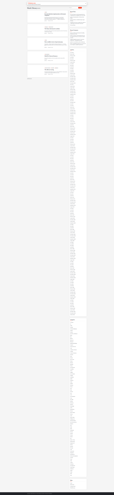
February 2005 (72, 308)
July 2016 (71, 115)
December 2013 (72, 147)
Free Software (72, 367)
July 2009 (71, 224)
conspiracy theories (73, 349)
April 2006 (72, 285)
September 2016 (73, 113)
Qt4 (70, 438)
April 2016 (72, 120)
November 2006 (73, 274)
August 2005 (72, 298)
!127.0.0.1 (71, 322)
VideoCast (72, 468)
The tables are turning (49, 69)
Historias (71, 385)
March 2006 (72, 287)
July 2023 (71, 68)
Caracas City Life (73, 346)
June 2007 (72, 263)
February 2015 (72, 128)
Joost (71, 394)
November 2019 (73, 92)
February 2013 (72, 163)
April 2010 (72, 213)
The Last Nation (72, 25)
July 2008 (71, 242)
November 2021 (73, 83)
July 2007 (71, 261)
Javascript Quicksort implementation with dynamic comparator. (55, 14)
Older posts (30, 78)
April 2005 (72, 305)
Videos (71, 470)
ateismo (71, 330)
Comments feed (72, 486)
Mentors (71, 404)
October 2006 (72, 276)
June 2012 (72, 174)
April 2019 (72, 99)
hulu (71, 388)
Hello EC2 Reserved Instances (51, 56)
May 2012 (72, 176)
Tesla (71, 460)
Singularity (72, 452)
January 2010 (72, 218)
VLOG (71, 472)
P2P (71, 425)
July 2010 (71, 208)
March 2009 (72, 229)
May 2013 (72, 158)
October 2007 (72, 256)
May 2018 (72, 100)
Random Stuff (72, 441)
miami (71, 407)
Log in (71, 483)
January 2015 (72, 129)
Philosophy (72, 430)
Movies (71, 414)
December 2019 (72, 91)
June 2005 (72, 301)
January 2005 (72, 309)
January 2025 (72, 62)
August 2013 (72, 153)
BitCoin (71, 338)
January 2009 (72, 232)
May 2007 (72, 264)
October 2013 (72, 150)
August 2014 (72, 136)
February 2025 (72, 60)
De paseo (71, 354)
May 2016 (72, 118)
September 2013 (73, 152)
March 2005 (72, 306)
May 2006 (72, 284)
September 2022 (73, 79)
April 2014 (72, 142)
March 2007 (72, 268)
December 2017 (72, 102)
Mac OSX (71, 399)
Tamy (71, 459)
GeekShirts (72, 377)
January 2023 (72, 75)
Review (71, 444)
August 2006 (72, 279)
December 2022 (72, 76)
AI (70, 324)
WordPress (50, 493)
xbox (71, 475)
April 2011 (72, 195)
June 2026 (72, 52)
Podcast (71, 433)
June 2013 (72, 157)
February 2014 (72, 144)
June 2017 (72, 105)
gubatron (46, 20)
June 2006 (72, 282)
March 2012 (72, 179)
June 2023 (72, 70)
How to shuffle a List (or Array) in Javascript (54, 42)
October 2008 (72, 237)
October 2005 (72, 295)
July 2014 (71, 137)
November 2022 (73, 78)
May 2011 (72, 194)
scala (71, 449)
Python (71, 436)
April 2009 (72, 227)
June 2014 (72, 139)
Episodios (71, 364)
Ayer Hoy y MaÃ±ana (73, 333)
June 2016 (72, 116)
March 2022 (72, 81)
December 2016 (72, 110)
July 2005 (71, 300)
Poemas (71, 435)
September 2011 (73, 189)
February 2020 (72, 89)
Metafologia (72, 406)
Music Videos (72, 417)
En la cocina (72, 359)
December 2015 (72, 123)
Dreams (71, 357)
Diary (71, 356)
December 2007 (72, 253)
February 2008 (72, 250)
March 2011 (72, 197)
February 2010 (72, 216)
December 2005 (72, 292)
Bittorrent (71, 340)
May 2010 (72, 211)
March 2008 (72, 248)
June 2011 (72, 192)
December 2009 (72, 219)
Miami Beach (72, 409)
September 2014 (73, 134)
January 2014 (72, 145)
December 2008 (72, 234)
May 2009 (72, 226)
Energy (71, 361)
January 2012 (72, 182)
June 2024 (72, 63)
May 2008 (72, 245)
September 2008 (73, 239)
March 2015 (72, 126)
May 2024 (72, 65)
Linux (71, 398)
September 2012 (73, 171)
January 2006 (72, 290)
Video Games (72, 467)
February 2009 (72, 231)
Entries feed (72, 484)
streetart (71, 457)
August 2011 (72, 190)
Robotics (71, 446)
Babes (71, 335)
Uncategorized (47, 54)
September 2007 (73, 258)
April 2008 (72, 247)
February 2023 (72, 73)
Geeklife (71, 375)
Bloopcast (71, 341)
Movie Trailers (72, 412)
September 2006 (73, 277)
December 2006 (72, 272)
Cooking (71, 351)
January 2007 (72, 271)
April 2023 (72, 71)
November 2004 (73, 313)
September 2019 (73, 94)
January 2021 (72, 86)
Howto (71, 386)
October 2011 (72, 187)
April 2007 (72, 266)
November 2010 (73, 202)
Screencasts (72, 451)
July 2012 (71, 173)
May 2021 (72, 84)
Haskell (71, 383)
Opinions (71, 423)
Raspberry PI (72, 443)
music (71, 415)
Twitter (71, 462)
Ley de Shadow (72, 396)
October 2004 (72, 314)
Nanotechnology (73, 420)
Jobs (71, 393)
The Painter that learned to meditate (52, 29)
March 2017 (72, 107)
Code (46, 12)
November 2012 (73, 168)
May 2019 (72, 97)
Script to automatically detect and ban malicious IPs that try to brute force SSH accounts (77, 36)
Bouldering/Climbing (73, 343)
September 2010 (73, 205)
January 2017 (72, 108)
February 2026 (72, 55)
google (71, 378)
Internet (71, 391)
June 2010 (72, 210)
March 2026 (72, 54)
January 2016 (72, 121)
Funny (71, 370)
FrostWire (72, 369)
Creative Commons (73, 353)
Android (71, 327)
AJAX (71, 325)
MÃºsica (71, 401)
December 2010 (72, 200)
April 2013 (72, 160)
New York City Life (73, 422)
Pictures (71, 431)
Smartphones (72, 454)
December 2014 (72, 131)
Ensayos (71, 362)
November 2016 (73, 112)
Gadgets (71, 372)
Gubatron (71, 380)
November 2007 (73, 255)
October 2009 (72, 221)
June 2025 (72, 57)
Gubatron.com (32, 3)
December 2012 (72, 166)
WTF (71, 473)
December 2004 (72, 311)
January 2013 (72, 165)
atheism (71, 332)
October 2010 (72, 203)
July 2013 (71, 155)
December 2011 (72, 184)
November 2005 (73, 293)
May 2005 (72, 303)
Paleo (71, 428)
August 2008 (72, 240)
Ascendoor (43, 493)
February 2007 (72, 269)
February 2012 (72, 181)
